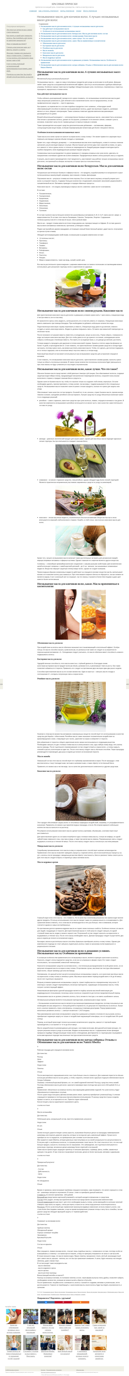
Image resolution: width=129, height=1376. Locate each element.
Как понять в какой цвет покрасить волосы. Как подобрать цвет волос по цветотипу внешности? (19, 38)
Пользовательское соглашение (54, 1370)
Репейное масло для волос (53, 48)
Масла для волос (81, 1292)
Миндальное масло (65, 1294)
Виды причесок (67, 10)
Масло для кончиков (60, 1292)
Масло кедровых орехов (52, 58)
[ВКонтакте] (46, 1302)
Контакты (43, 1370)
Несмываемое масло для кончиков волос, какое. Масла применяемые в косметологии (73, 41)
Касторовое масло (45, 1294)
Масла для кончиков (92, 1292)
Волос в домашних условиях (78, 1294)
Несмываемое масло (48, 1292)
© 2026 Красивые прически (12, 1370)
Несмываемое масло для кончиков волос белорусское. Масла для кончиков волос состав (74, 33)
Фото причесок (90, 10)
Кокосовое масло (102, 1292)
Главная (33, 10)
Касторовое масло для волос (53, 45)
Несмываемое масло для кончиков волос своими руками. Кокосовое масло (69, 36)
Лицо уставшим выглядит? (17, 44)
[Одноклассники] (80, 1302)
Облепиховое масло (112, 1292)
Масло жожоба (48, 50)
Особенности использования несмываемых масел (61, 31)
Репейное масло (55, 1294)
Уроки (78, 10)
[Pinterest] (63, 1302)
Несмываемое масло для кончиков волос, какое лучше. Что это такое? (67, 38)
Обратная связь (80, 1370)
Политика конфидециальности (48, 1372)
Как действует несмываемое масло (56, 29)
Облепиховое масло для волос (54, 43)
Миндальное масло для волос (54, 55)
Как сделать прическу (49, 10)
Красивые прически (64, 4)
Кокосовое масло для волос (53, 53)
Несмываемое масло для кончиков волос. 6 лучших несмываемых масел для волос (72, 26)
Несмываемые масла (71, 1292)
